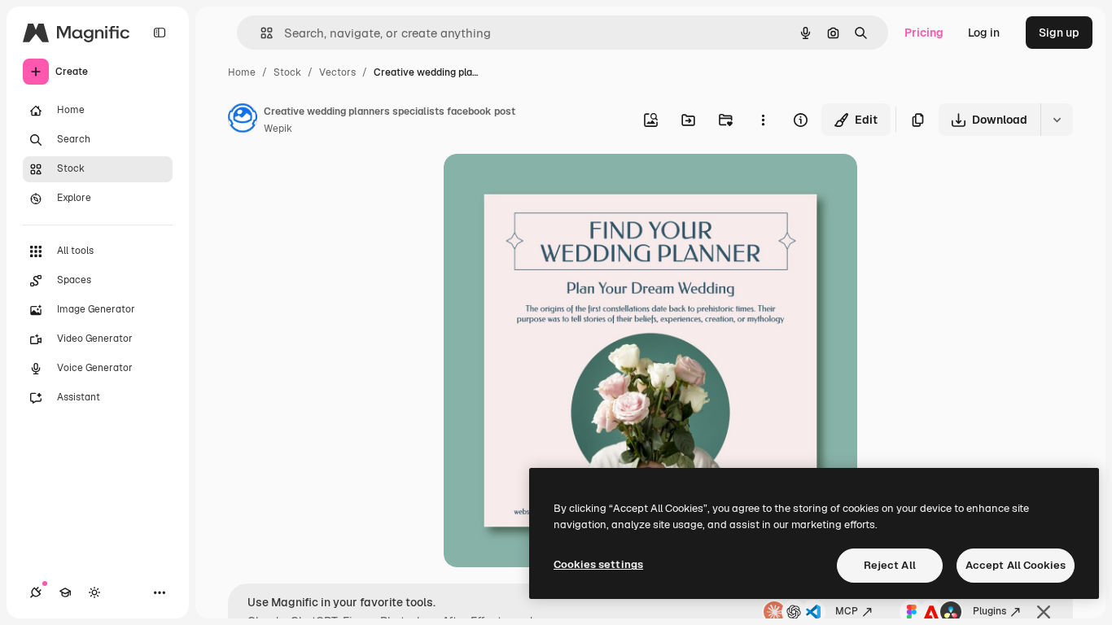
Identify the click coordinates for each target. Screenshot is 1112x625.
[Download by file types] (1056, 119)
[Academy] (65, 592)
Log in (984, 32)
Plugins (989, 611)
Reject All (890, 565)
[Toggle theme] (94, 592)
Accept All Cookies (1015, 565)
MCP (846, 611)
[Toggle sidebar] (160, 33)
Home (242, 72)
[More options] (762, 119)
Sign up (1059, 32)
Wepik (278, 128)
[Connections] (36, 592)
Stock (287, 72)
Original (548, 185)
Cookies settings (598, 564)
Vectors (337, 72)
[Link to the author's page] (242, 120)
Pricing (923, 32)
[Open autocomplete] (260, 33)
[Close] (1043, 612)
